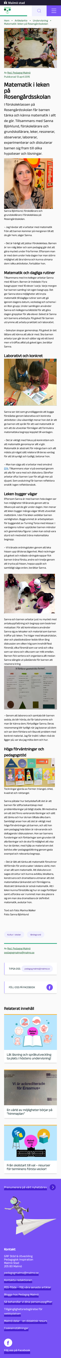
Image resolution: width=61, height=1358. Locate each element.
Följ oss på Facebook (17, 1350)
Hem (6, 20)
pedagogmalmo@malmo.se (19, 952)
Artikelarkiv (21, 20)
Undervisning (40, 20)
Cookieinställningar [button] (16, 1328)
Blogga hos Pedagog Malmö (21, 1294)
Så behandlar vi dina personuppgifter (28, 1302)
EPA (6, 468)
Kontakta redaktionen (18, 1280)
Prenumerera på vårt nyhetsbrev (25, 1187)
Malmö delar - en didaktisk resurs (25, 1321)
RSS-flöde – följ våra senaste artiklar (27, 1287)
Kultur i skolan (14, 934)
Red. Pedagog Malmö (18, 948)
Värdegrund (35, 934)
